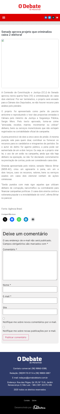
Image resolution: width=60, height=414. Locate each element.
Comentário (10, 249)
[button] (3, 17)
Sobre (34, 400)
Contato (27, 400)
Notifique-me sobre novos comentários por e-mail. (30, 322)
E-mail (7, 296)
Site (5, 307)
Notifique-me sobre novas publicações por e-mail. (29, 331)
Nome (7, 285)
